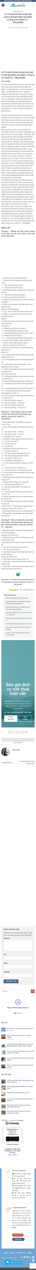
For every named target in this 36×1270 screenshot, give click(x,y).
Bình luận (7, 938)
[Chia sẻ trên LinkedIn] (26, 732)
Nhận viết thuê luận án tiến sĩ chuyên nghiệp (19, 1036)
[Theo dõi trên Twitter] (24, 1257)
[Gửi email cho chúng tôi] (27, 1257)
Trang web (7, 972)
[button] (3, 5)
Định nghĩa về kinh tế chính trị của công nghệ (20, 1087)
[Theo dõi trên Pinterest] (33, 1257)
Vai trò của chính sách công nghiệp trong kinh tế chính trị (20, 1081)
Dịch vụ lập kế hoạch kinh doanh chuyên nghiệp (20, 1066)
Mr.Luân (25, 27)
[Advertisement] (18, 52)
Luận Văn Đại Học (18, 11)
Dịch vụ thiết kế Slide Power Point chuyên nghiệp (20, 1059)
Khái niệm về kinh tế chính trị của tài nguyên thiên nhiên (18, 1112)
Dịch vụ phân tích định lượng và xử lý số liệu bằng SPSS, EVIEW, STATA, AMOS (20, 1045)
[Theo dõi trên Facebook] (21, 1257)
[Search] (32, 5)
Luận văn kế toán (17, 742)
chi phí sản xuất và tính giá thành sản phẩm (13, 740)
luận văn (31, 740)
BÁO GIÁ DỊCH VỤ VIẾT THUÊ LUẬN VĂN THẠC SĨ (17, 1)
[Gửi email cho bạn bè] (19, 732)
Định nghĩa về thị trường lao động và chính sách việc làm (19, 1106)
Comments (10, 1030)
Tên (5, 954)
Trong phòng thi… (7, 762)
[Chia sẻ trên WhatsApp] (9, 732)
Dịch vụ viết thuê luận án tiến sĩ (18, 1008)
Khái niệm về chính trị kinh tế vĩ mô (18, 1093)
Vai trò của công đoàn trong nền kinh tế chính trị (20, 1100)
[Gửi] (33, 991)
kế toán (27, 740)
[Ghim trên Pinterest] (23, 732)
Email (6, 963)
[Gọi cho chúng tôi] (30, 1257)
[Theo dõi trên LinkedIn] (33, 1260)
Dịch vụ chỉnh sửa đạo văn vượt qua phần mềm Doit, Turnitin (20, 1052)
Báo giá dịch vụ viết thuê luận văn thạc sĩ (20, 1028)
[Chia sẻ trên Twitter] (16, 732)
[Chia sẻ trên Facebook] (12, 732)
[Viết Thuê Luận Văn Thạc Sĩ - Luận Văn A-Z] (18, 5)
